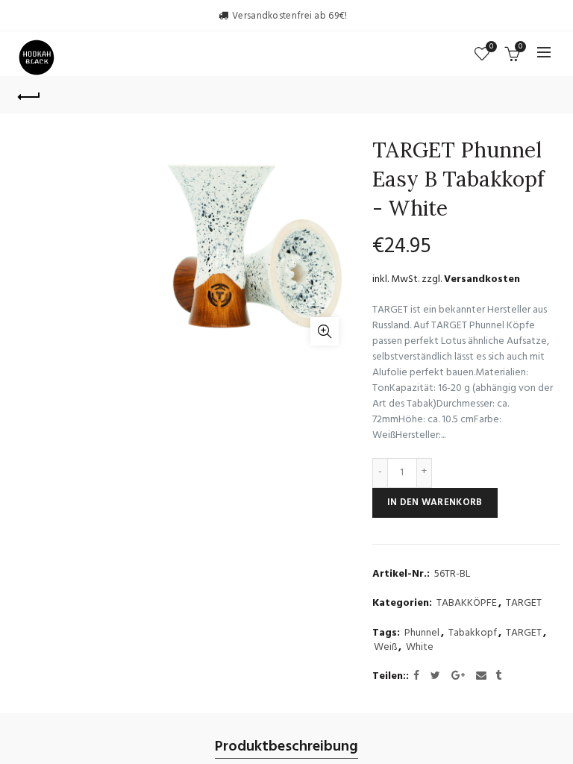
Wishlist (491, 47)
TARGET (524, 603)
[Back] (29, 95)
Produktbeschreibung (286, 747)
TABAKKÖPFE (466, 603)
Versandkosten (482, 279)
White (419, 647)
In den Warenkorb (435, 502)
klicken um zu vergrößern (324, 331)
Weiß (385, 647)
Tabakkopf (472, 633)
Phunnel (421, 633)
